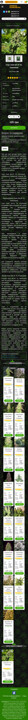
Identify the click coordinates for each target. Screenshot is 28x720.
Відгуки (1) (14, 149)
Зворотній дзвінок (12, 2)
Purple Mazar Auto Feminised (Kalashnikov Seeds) (8, 487)
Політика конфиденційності (11, 696)
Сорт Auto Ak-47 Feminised (10, 357)
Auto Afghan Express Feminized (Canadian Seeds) (8, 522)
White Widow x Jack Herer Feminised (8, 416)
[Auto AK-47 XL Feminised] (14, 42)
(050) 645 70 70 (15, 11)
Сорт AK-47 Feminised (8, 355)
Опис (5, 149)
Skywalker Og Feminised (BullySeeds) (8, 623)
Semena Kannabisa (6, 23)
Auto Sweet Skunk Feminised (19, 416)
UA (21, 1)
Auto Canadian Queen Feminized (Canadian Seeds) (8, 591)
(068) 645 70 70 (15, 16)
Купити (14, 128)
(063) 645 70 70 (15, 13)
